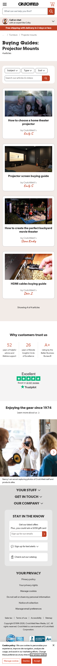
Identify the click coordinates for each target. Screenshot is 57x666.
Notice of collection (28, 603)
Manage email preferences (28, 609)
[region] (28, 452)
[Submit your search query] (51, 11)
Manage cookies (28, 591)
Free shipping (28, 28)
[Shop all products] (4, 4)
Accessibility (36, 618)
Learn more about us (27, 413)
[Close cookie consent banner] (53, 645)
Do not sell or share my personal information (28, 597)
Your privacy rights (28, 585)
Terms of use (21, 618)
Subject (11, 70)
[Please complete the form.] (46, 78)
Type (26, 70)
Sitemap (48, 618)
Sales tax (8, 618)
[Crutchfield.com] (29, 4)
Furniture (13, 35)
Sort (40, 70)
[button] (53, 452)
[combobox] (28, 11)
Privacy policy (28, 579)
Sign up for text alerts (25, 546)
